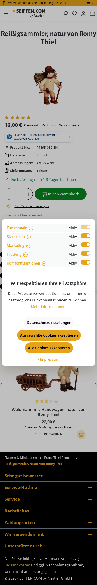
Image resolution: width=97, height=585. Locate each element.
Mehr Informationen (48, 306)
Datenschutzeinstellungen (49, 322)
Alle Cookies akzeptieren (49, 347)
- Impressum (48, 359)
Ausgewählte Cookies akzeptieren (49, 335)
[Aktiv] (85, 227)
